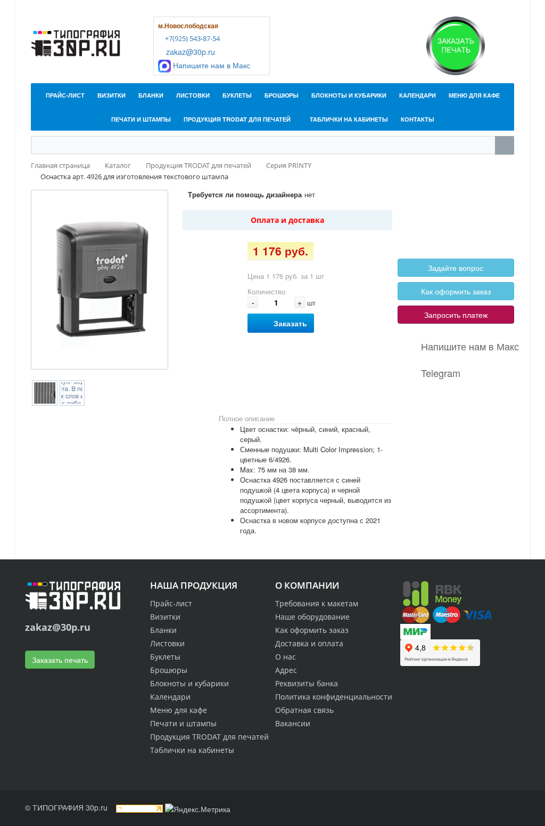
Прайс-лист (171, 603)
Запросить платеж (456, 314)
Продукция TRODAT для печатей (209, 737)
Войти (423, 213)
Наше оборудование (312, 617)
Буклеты (165, 657)
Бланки (163, 630)
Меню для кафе (178, 710)
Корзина (426, 225)
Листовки (167, 643)
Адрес (286, 670)
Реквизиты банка (306, 683)
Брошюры (168, 670)
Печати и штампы (183, 723)
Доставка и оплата (309, 643)
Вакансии (292, 723)
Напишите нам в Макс (210, 65)
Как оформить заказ (456, 291)
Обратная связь (304, 710)
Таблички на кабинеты (192, 750)
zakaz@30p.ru (189, 51)
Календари (170, 697)
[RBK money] (432, 592)
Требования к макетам (316, 603)
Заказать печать (60, 659)
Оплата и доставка (287, 220)
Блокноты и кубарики (189, 683)
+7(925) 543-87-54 (191, 38)
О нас (285, 657)
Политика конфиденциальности (333, 697)
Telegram (440, 373)
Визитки (165, 617)
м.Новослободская (188, 25)
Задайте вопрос (455, 267)
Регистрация (463, 213)
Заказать (290, 323)
